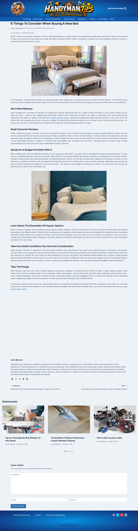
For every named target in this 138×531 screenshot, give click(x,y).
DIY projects (103, 19)
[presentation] (23, 419)
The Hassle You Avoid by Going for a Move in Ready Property (104, 387)
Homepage (27, 19)
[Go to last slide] (5, 427)
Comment (16, 475)
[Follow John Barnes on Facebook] (12, 379)
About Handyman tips (21, 515)
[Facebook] (113, 515)
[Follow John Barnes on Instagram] (19, 379)
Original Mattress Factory (59, 118)
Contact (38, 515)
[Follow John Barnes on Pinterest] (27, 379)
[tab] (65, 451)
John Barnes (11, 444)
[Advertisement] (67, 324)
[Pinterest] (121, 515)
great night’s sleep (19, 289)
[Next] (132, 427)
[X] (117, 515)
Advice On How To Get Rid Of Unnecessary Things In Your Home (35, 387)
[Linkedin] (125, 515)
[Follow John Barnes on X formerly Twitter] (16, 379)
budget (58, 154)
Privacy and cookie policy (55, 515)
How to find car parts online (109, 438)
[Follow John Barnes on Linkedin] (23, 379)
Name (14, 500)
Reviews (96, 133)
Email (73, 500)
